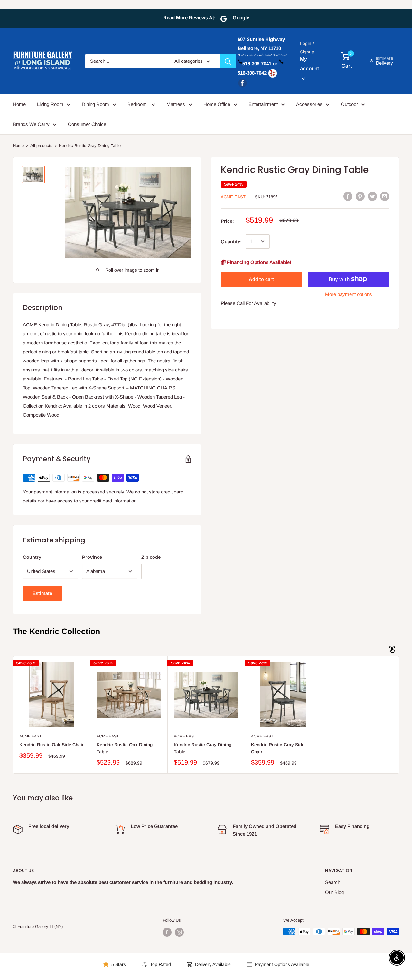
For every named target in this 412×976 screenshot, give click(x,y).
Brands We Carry (31, 124)
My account (309, 63)
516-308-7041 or (259, 64)
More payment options (348, 293)
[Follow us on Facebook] (167, 932)
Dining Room (95, 104)
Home (19, 104)
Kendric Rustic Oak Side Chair (51, 744)
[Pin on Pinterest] (360, 196)
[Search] (228, 61)
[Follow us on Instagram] (179, 932)
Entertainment (263, 104)
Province (92, 557)
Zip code (151, 557)
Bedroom (137, 104)
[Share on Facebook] (347, 196)
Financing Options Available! (258, 262)
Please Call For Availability (248, 302)
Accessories (309, 104)
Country (32, 557)
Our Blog (334, 892)
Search (332, 882)
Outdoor (349, 104)
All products (41, 145)
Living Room (50, 104)
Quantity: (231, 241)
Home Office (216, 104)
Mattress (175, 104)
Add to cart (261, 279)
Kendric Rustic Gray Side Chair (277, 748)
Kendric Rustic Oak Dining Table (125, 748)
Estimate (42, 593)
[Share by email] (384, 196)
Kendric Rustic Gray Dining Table (202, 748)
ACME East (233, 196)
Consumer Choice (87, 124)
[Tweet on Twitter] (372, 196)
